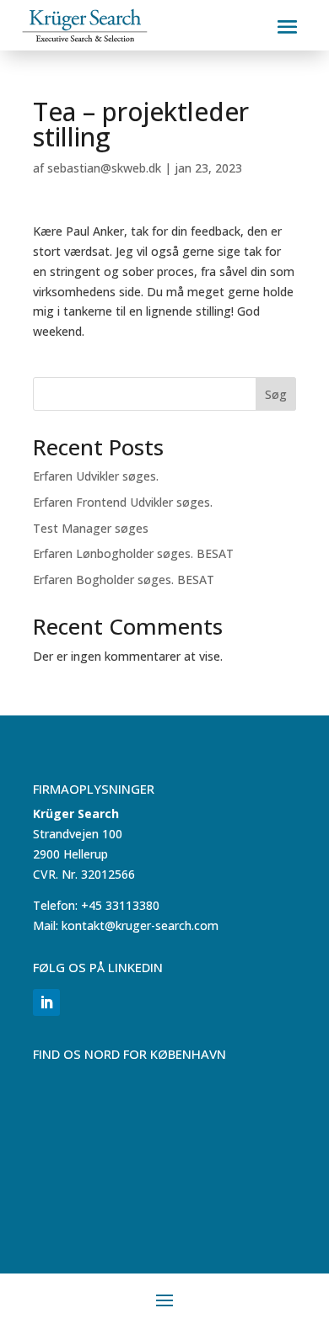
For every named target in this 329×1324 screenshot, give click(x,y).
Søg (276, 394)
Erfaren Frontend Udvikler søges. (123, 502)
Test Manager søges (90, 528)
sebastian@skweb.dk (104, 168)
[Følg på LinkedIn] (46, 1002)
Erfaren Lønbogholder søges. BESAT (133, 553)
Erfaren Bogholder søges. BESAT (123, 580)
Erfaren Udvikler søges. (96, 476)
